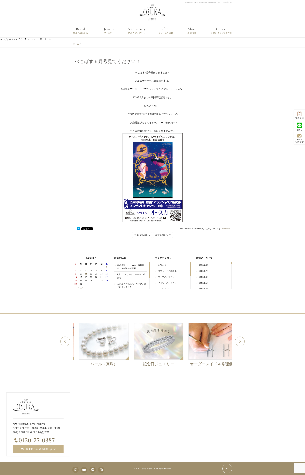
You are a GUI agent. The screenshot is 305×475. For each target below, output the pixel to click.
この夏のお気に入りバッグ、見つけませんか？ (131, 285)
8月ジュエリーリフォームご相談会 (131, 276)
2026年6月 (204, 277)
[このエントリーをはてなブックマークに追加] (78, 229)
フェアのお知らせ (166, 277)
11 (86, 274)
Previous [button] (65, 341)
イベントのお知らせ (167, 283)
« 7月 (81, 287)
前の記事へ (143, 235)
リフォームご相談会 (167, 271)
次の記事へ (162, 235)
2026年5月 (204, 283)
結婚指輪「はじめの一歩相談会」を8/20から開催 (130, 267)
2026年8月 (204, 265)
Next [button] (240, 341)
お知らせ (162, 265)
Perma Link (226, 229)
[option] (98, 346)
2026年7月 (204, 271)
